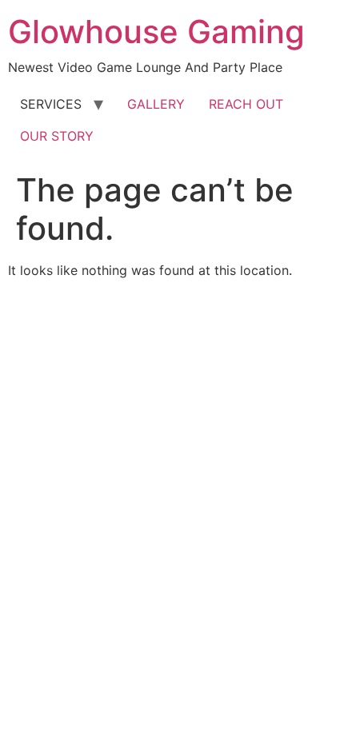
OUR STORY (57, 136)
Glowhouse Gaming (156, 31)
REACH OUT (246, 104)
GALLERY (156, 104)
